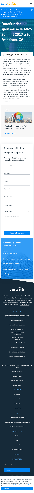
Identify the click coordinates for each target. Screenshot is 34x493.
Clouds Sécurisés (17, 371)
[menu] (31, 3)
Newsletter (17, 459)
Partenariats (17, 403)
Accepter (6, 488)
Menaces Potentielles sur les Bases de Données (17, 422)
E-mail (6, 181)
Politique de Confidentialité (21, 485)
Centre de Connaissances (17, 426)
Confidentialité (24, 304)
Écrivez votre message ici (12, 217)
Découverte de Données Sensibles (17, 343)
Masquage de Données (17, 329)
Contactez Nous (17, 408)
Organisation (7, 189)
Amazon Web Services (17, 380)
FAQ (17, 440)
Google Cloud (17, 385)
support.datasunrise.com (11, 263)
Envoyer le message (17, 233)
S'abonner (9, 470)
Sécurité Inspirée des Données (17, 356)
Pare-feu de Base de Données (17, 325)
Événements (17, 399)
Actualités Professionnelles (17, 417)
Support (17, 454)
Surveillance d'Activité (17, 320)
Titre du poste (8, 196)
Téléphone (7, 173)
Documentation (17, 445)
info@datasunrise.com (10, 245)
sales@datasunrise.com (10, 253)
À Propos (17, 394)
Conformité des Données (17, 347)
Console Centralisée (17, 449)
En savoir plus (9, 133)
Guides (17, 436)
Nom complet (8, 166)
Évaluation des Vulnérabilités (17, 352)
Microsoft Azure (17, 376)
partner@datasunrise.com (11, 274)
